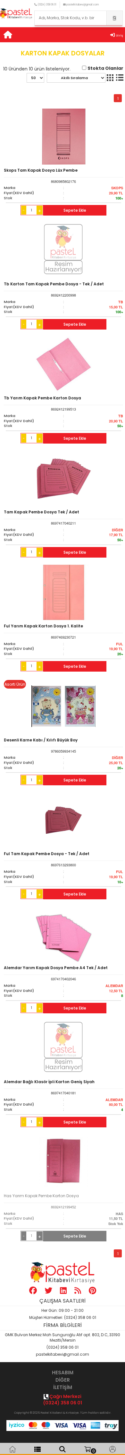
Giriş (119, 35)
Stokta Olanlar (105, 68)
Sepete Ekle (74, 210)
